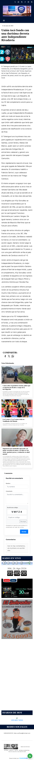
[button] (15, 1)
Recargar (23, 521)
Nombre (8, 483)
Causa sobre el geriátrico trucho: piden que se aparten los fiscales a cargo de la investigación (16, 387)
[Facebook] (25, 1)
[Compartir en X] (9, 356)
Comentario (9, 491)
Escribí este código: (12, 507)
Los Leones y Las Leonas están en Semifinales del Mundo (13, 420)
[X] (21, 1)
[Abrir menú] (4, 20)
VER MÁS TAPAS (17, 720)
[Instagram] (28, 1)
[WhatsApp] (18, 1)
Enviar (24, 532)
